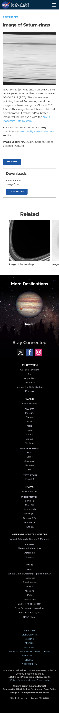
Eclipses (29, 391)
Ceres (30, 457)
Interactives (29, 600)
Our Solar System (29, 370)
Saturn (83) (29, 514)
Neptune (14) (29, 522)
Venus (29, 417)
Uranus (29, 439)
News (29, 569)
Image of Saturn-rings (21, 264)
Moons (29, 487)
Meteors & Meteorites (29, 548)
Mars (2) (29, 505)
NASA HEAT (29, 617)
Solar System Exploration (18, 5)
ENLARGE (12, 162)
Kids (29, 595)
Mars (29, 426)
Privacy (29, 643)
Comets (29, 557)
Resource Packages (29, 612)
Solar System (29, 365)
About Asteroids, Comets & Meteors (29, 539)
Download (17, 192)
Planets (29, 399)
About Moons (29, 491)
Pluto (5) (29, 527)
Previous (6, 308)
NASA (4, 5)
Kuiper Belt (29, 378)
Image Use (29, 647)
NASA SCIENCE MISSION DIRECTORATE (29, 652)
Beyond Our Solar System (29, 387)
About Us (29, 631)
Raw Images (10, 17)
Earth (29, 422)
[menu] (54, 5)
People (29, 587)
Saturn (29, 434)
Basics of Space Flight (29, 604)
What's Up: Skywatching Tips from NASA (29, 574)
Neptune (29, 443)
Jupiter (29, 324)
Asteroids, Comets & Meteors (29, 534)
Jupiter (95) (29, 509)
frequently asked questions (37, 131)
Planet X (29, 479)
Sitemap (29, 660)
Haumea (29, 465)
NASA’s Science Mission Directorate (29, 680)
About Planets (29, 404)
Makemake (29, 461)
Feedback (29, 639)
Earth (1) (29, 501)
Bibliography (29, 635)
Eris (29, 470)
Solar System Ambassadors (29, 608)
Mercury (29, 413)
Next (52, 308)
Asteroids (29, 553)
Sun (29, 374)
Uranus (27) (29, 518)
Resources (29, 578)
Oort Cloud (29, 383)
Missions (29, 591)
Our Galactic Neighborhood (18, 12)
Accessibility (29, 664)
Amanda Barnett (37, 686)
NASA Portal (29, 656)
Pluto (29, 452)
